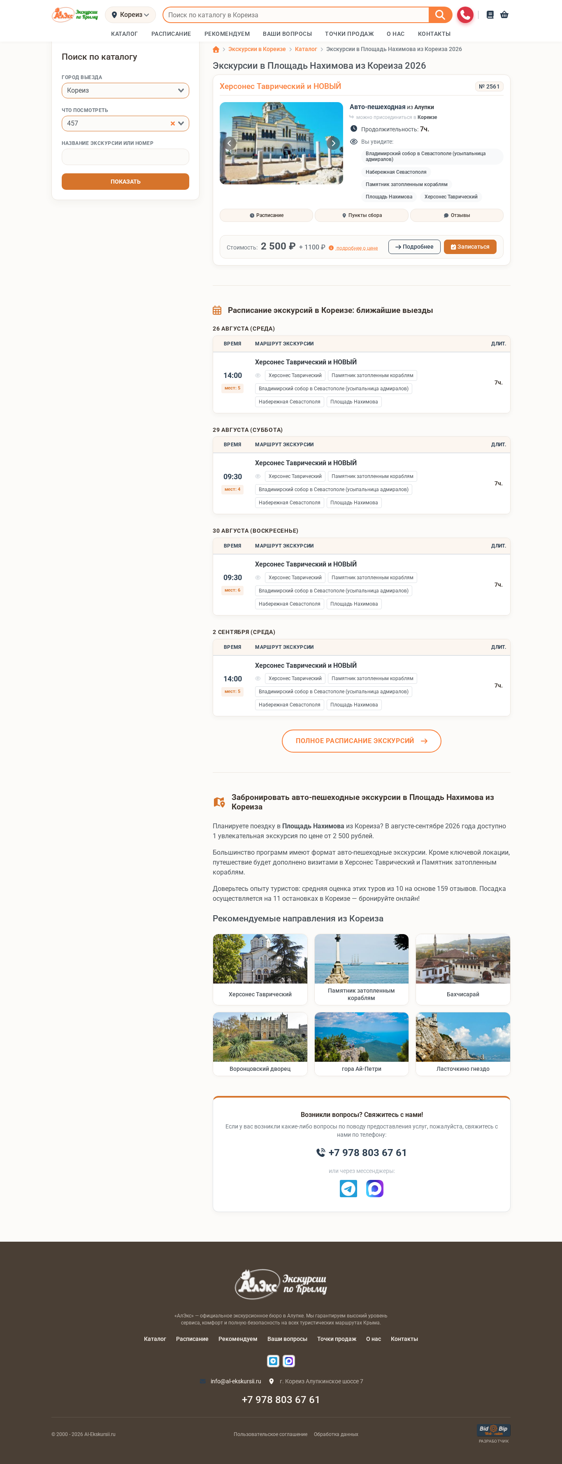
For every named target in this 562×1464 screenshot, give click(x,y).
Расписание (192, 1339)
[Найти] (441, 15)
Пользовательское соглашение (270, 1434)
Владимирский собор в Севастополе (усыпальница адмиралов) (425, 156)
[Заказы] (490, 14)
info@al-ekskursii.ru (235, 1381)
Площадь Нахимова (389, 197)
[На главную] (74, 15)
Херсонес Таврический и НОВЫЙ (280, 86)
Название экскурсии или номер (107, 143)
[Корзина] (504, 14)
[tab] (266, 215)
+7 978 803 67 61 (281, 1400)
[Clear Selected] (173, 123)
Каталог (155, 1339)
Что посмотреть (85, 110)
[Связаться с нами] (465, 15)
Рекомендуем (238, 1339)
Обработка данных (336, 1434)
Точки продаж (336, 1339)
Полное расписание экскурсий (355, 741)
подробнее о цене (356, 248)
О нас (373, 1339)
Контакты (404, 1339)
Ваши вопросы (287, 1339)
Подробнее (418, 246)
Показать (126, 181)
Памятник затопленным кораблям (407, 184)
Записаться (473, 246)
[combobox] (125, 90)
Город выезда (82, 77)
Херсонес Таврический (451, 197)
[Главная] (216, 49)
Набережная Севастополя (396, 172)
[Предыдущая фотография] (229, 143)
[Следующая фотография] (333, 143)
